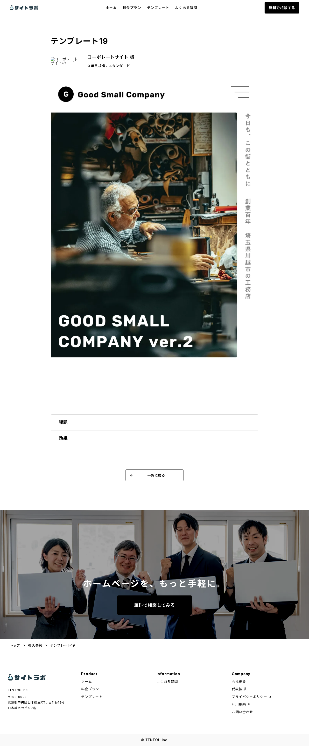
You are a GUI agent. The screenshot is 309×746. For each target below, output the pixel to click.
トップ (15, 645)
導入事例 (35, 645)
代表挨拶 (239, 689)
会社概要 (239, 681)
